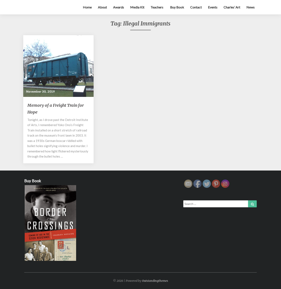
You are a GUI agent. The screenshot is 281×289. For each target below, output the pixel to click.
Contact (196, 7)
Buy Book (177, 7)
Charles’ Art (232, 7)
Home (87, 7)
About (102, 7)
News (250, 7)
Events (212, 7)
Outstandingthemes (155, 281)
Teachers (157, 7)
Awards (118, 7)
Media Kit (137, 7)
